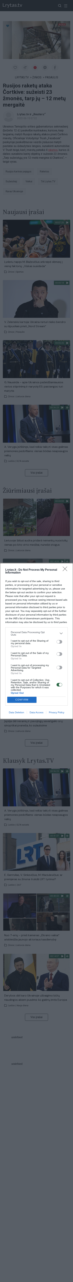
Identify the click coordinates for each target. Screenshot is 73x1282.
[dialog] (36, 641)
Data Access (36, 712)
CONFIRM (22, 699)
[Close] (66, 570)
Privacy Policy (56, 712)
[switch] (59, 642)
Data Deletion (16, 712)
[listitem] (36, 633)
